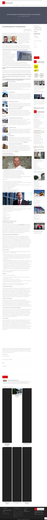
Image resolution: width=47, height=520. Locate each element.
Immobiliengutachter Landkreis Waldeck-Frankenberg (7, 444)
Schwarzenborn (16, 76)
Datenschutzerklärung (27, 511)
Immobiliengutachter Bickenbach (27, 503)
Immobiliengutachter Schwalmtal (17, 396)
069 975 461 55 (37, 33)
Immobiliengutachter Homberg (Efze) (25, 16)
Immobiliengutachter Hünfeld (17, 502)
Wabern (3, 76)
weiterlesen (4, 90)
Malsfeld (9, 76)
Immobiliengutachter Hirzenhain (7, 503)
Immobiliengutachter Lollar (27, 443)
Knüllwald (12, 76)
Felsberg (6, 76)
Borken (24, 76)
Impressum (25, 510)
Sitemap (25, 509)
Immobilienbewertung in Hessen (39, 511)
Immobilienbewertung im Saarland (39, 514)
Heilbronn (40, 233)
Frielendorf (21, 76)
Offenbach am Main (36, 233)
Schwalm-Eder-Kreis (22, 224)
